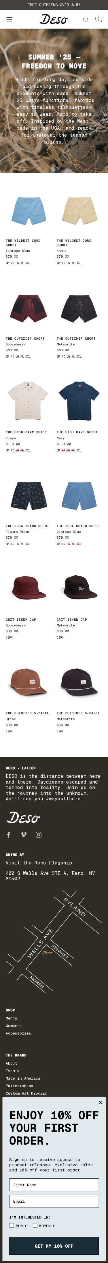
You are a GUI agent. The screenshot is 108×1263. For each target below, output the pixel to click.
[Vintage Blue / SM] (28, 209)
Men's (11, 1018)
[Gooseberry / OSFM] (28, 587)
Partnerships (19, 1085)
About (11, 1063)
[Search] (86, 20)
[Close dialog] (100, 1102)
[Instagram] (38, 834)
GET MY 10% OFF (54, 1246)
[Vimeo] (23, 834)
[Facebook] (9, 834)
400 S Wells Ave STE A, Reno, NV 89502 (50, 876)
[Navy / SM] (79, 400)
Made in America (23, 1078)
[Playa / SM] (28, 400)
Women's (14, 1025)
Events (13, 1070)
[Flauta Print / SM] (28, 494)
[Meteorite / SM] (79, 306)
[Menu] (9, 19)
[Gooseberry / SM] (28, 306)
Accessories (18, 1033)
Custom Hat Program (26, 1093)
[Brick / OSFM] (28, 681)
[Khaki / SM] (79, 209)
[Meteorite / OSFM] (79, 587)
